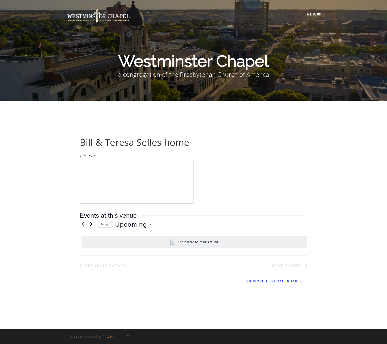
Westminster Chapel (105, 16)
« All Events (90, 155)
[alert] (194, 242)
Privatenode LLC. (115, 336)
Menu (312, 14)
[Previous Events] (82, 224)
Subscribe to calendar (272, 281)
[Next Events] (91, 224)
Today (104, 224)
